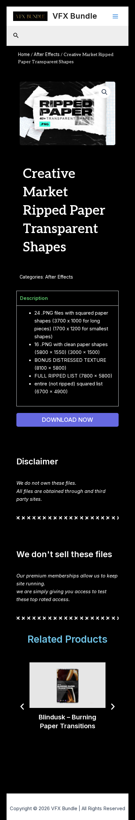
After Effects (47, 54)
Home (24, 54)
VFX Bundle (74, 16)
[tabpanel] (67, 355)
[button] (104, 92)
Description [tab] (34, 298)
